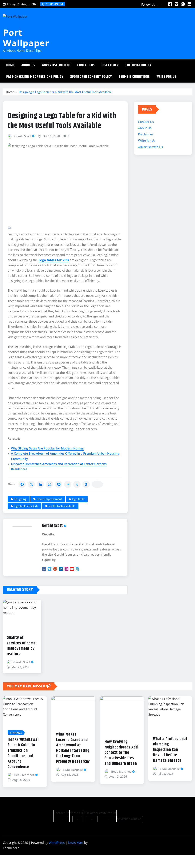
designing (20, 499)
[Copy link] (97, 484)
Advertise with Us (56, 65)
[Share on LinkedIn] (40, 484)
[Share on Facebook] (22, 484)
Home (10, 65)
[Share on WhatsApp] (49, 484)
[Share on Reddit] (67, 484)
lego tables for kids (26, 506)
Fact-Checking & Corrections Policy (34, 77)
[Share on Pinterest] (58, 484)
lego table (78, 499)
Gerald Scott (22, 136)
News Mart (75, 843)
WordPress (57, 843)
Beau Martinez (24, 775)
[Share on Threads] (86, 484)
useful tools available (61, 506)
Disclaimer (110, 65)
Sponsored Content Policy (91, 77)
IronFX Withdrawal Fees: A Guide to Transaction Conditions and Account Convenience (23, 753)
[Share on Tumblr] (77, 484)
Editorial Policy (138, 65)
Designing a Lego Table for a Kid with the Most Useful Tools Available (65, 92)
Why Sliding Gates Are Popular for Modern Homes (47, 448)
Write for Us (166, 77)
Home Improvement (49, 499)
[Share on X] (31, 484)
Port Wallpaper (26, 37)
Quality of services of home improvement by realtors (21, 646)
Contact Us (86, 65)
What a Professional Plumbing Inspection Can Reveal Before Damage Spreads (170, 750)
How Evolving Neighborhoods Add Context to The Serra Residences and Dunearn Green (121, 753)
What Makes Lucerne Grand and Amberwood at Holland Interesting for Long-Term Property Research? (73, 748)
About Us (28, 65)
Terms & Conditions (134, 77)
